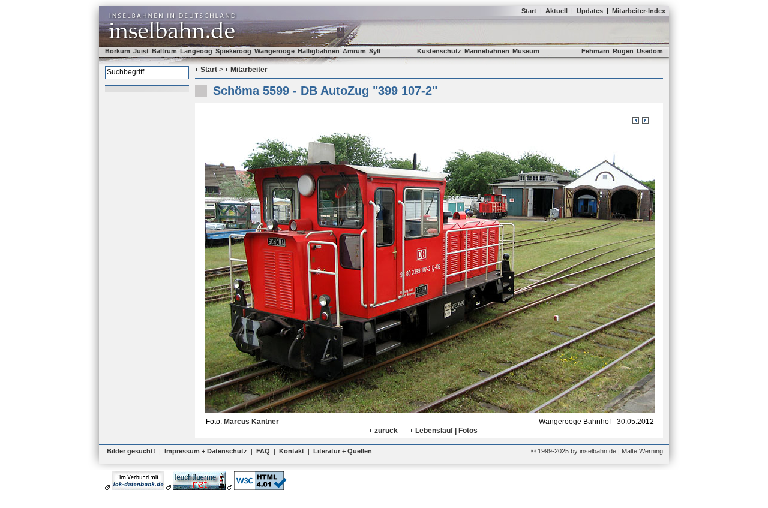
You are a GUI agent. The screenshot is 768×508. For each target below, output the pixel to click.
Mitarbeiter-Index (638, 10)
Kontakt (291, 451)
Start (528, 10)
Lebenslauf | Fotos (446, 430)
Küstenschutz (439, 51)
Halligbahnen (319, 51)
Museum (525, 51)
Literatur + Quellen (342, 451)
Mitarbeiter (249, 69)
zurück (386, 430)
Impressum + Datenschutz (205, 451)
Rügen (623, 51)
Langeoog (196, 51)
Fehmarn (595, 51)
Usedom (650, 51)
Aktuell (556, 10)
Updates (590, 10)
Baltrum (164, 51)
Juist (141, 51)
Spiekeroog (233, 51)
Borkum (117, 51)
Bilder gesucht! (131, 451)
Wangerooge (274, 51)
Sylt (375, 51)
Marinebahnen (486, 51)
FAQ (263, 451)
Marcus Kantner (251, 421)
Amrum (354, 51)
